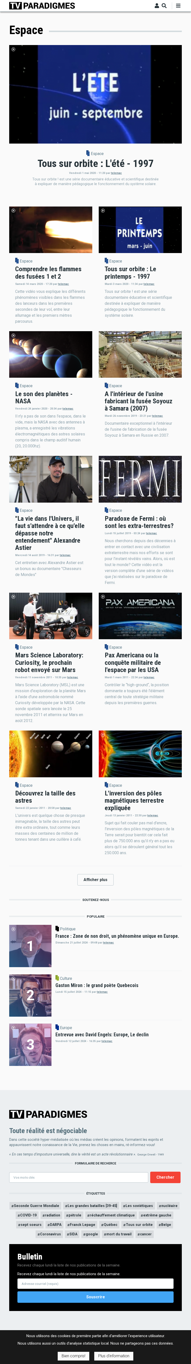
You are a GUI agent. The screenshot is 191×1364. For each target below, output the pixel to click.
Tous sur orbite (139, 1225)
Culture (66, 979)
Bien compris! (73, 1356)
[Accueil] (42, 5)
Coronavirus (50, 1234)
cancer (146, 1234)
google (92, 1234)
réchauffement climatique (112, 1215)
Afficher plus (95, 879)
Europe (66, 1028)
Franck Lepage (82, 1225)
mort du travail (119, 1234)
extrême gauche (157, 1215)
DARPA (55, 1225)
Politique (68, 929)
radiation (52, 1215)
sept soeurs (31, 1225)
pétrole (75, 1215)
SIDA (73, 1234)
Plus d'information (113, 1356)
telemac (116, 173)
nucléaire (169, 1206)
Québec (110, 1225)
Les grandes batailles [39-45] (92, 1206)
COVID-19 (28, 1215)
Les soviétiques (139, 1206)
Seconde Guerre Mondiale (36, 1206)
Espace (97, 154)
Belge (166, 1225)
